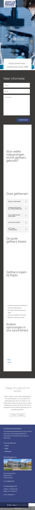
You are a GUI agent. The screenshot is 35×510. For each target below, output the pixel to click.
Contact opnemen (17, 415)
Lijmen (7, 446)
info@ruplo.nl (11, 494)
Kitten (6, 448)
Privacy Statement (22, 505)
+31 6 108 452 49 (12, 491)
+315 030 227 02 (13, 489)
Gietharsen (8, 451)
